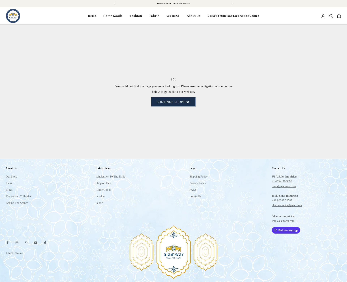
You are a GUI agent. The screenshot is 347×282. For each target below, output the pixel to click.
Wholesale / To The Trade (110, 176)
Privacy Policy (197, 183)
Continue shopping (173, 102)
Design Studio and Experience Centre (233, 15)
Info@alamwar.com (283, 220)
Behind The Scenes (17, 202)
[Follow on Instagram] (17, 242)
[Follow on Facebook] (7, 242)
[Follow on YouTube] (36, 242)
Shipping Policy (198, 176)
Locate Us (173, 15)
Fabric (154, 16)
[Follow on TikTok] (45, 242)
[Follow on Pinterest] (26, 242)
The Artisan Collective (18, 196)
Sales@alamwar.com (284, 186)
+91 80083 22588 (282, 200)
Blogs (9, 189)
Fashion (136, 16)
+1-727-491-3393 (282, 181)
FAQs (192, 189)
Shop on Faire (104, 183)
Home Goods (112, 16)
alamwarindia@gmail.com (287, 205)
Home (92, 15)
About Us (193, 16)
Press (9, 183)
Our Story (11, 176)
